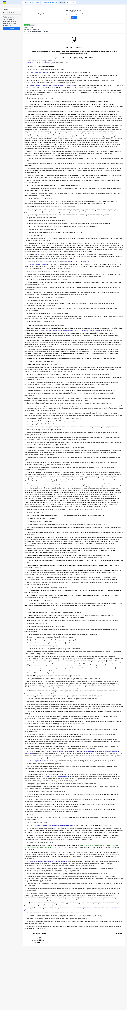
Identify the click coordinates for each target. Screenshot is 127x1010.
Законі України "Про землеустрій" (41, 264)
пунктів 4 (58, 847)
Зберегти (27, 2)
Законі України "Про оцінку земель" (42, 761)
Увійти (12, 28)
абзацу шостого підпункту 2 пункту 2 (92, 845)
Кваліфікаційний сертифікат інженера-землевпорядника (48, 861)
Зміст (37, 2)
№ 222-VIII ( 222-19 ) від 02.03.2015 (39, 63)
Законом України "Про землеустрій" (57, 776)
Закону (37, 254)
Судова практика (9, 12)
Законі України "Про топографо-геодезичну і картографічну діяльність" (54, 85)
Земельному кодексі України (39, 72)
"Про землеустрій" (82, 908)
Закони (5, 9)
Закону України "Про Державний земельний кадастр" (54, 825)
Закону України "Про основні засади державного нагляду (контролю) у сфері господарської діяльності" (76, 330)
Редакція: (62, 2)
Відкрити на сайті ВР (50, 2)
